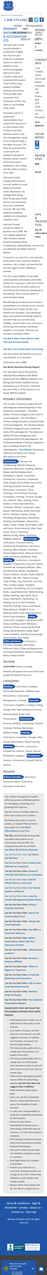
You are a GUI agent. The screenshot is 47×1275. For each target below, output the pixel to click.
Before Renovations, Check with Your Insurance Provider (20, 941)
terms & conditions (18, 1203)
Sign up (25, 39)
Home (18, 25)
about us (35, 1207)
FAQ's (39, 32)
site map (31, 1212)
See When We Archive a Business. (21, 849)
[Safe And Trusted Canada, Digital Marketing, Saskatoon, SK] (23, 1230)
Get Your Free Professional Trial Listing (23, 349)
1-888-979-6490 (15, 20)
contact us (17, 1212)
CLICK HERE (9, 666)
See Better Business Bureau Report (21, 367)
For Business (34, 25)
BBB (37, 164)
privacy (23, 1207)
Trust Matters (25, 449)
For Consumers (21, 32)
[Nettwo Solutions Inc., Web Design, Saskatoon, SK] (23, 1239)
